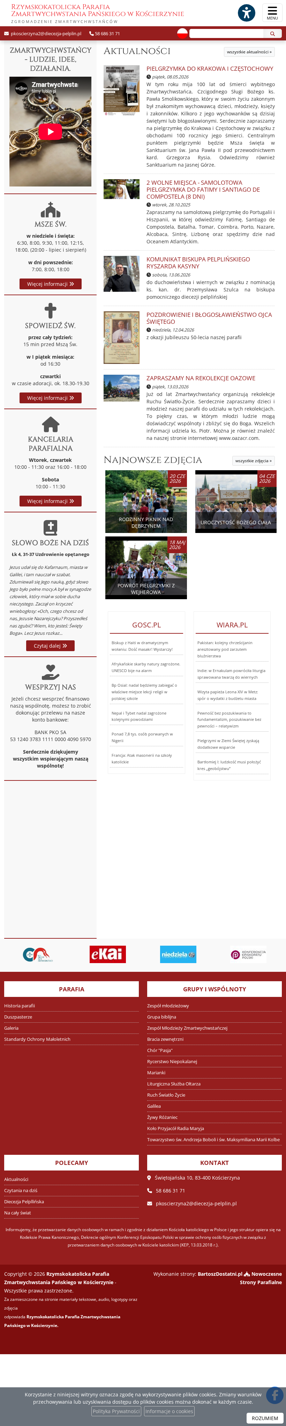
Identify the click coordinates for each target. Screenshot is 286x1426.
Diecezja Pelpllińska (24, 1202)
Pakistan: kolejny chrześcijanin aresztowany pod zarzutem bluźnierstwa (225, 649)
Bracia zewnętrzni (165, 1039)
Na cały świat (17, 1213)
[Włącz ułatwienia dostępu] (246, 13)
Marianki (156, 1073)
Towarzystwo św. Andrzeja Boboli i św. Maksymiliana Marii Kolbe (213, 1140)
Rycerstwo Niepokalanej (172, 1062)
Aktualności (137, 51)
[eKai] (108, 954)
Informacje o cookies (169, 1411)
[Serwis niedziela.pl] (178, 954)
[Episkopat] (248, 954)
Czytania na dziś (20, 1191)
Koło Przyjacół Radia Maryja (175, 1128)
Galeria (11, 1028)
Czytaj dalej (48, 645)
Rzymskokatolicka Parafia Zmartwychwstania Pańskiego (97, 13)
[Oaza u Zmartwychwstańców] (37, 954)
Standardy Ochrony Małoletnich (37, 1039)
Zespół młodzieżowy (168, 1006)
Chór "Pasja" (160, 1050)
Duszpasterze (18, 1017)
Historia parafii (19, 1006)
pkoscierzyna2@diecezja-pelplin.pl (45, 33)
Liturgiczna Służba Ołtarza (174, 1084)
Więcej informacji (48, 284)
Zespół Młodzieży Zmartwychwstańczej (187, 1028)
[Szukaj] (272, 33)
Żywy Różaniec (162, 1117)
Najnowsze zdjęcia (153, 459)
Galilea (154, 1106)
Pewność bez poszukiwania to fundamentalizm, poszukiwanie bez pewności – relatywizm (229, 719)
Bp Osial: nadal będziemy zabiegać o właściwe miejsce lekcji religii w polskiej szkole (144, 692)
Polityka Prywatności (116, 1411)
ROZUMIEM (265, 1418)
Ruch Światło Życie (166, 1095)
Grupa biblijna (161, 1017)
